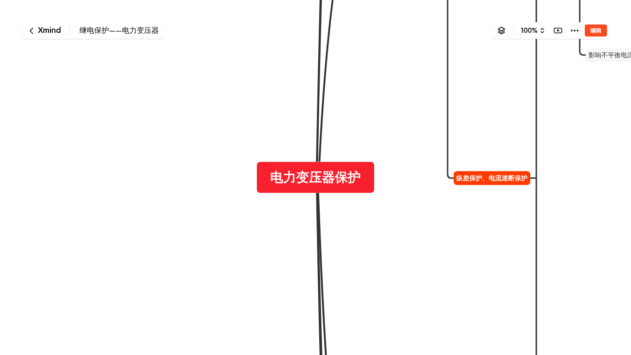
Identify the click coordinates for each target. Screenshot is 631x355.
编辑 (595, 30)
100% (529, 30)
